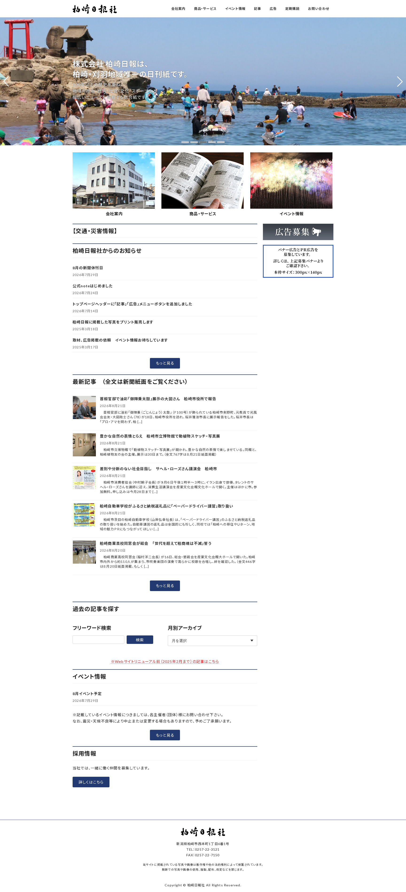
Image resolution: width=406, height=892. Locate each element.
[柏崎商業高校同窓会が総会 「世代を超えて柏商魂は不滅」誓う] (84, 552)
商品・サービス (202, 213)
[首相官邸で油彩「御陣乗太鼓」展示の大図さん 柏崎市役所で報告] (84, 408)
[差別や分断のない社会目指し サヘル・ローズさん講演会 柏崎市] (84, 478)
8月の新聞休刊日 (88, 267)
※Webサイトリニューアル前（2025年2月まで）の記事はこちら (165, 661)
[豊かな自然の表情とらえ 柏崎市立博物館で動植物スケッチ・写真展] (84, 445)
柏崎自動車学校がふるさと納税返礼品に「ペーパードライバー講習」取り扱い (166, 506)
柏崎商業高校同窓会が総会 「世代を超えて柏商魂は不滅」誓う (155, 543)
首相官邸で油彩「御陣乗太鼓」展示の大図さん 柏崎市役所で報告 (158, 398)
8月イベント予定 (87, 693)
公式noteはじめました (93, 286)
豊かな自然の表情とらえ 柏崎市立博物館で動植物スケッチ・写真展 (160, 436)
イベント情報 (292, 213)
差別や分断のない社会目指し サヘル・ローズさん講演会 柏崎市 (158, 468)
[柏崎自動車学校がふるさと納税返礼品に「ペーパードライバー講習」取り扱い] (84, 515)
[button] (185, 142)
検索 (140, 640)
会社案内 (114, 213)
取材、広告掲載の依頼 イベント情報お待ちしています (120, 340)
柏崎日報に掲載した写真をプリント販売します (113, 322)
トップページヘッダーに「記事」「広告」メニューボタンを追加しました (132, 304)
